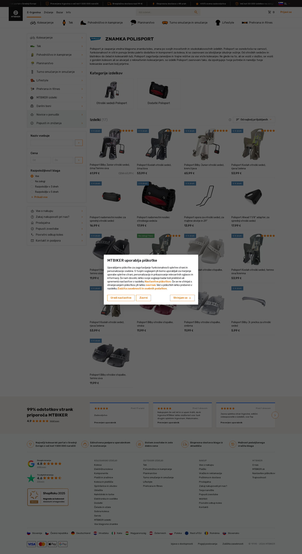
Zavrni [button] (143, 297)
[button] (151, 285)
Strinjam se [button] (182, 298)
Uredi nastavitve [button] (121, 297)
